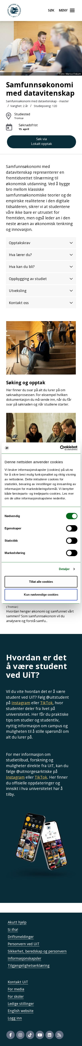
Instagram (21, 702)
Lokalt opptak (41, 141)
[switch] (71, 528)
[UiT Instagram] (20, 1035)
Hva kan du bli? (22, 266)
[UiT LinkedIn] (49, 1035)
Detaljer (64, 569)
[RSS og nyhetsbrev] (59, 1035)
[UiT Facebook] (10, 1035)
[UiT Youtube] (40, 1035)
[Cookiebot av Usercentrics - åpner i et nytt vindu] (60, 448)
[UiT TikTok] (30, 1035)
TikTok (46, 702)
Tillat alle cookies (41, 581)
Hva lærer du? (20, 254)
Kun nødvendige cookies (41, 594)
